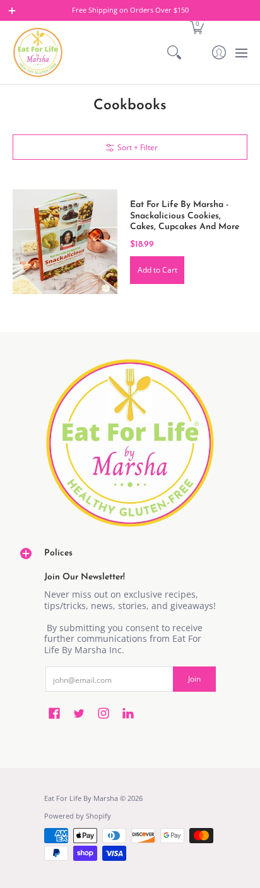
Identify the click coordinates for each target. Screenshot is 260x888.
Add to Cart (157, 269)
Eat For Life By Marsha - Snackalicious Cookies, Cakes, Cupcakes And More (184, 216)
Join (194, 678)
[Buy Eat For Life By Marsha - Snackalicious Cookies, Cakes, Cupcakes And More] (65, 241)
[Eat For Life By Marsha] (38, 52)
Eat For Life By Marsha (81, 798)
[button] (197, 26)
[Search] (174, 52)
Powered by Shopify (77, 816)
